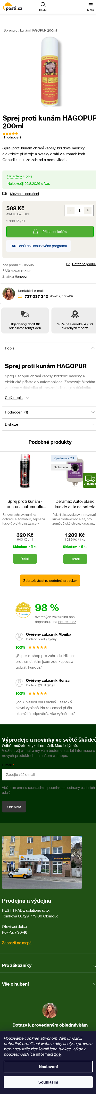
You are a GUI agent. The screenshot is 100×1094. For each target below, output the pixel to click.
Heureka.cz (67, 622)
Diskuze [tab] (11, 424)
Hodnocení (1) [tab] (16, 412)
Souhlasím (48, 1082)
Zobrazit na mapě (17, 942)
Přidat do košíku (54, 232)
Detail (24, 559)
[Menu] (90, 7)
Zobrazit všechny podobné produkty (50, 581)
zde (57, 1054)
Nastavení (48, 1066)
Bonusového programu (49, 246)
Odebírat (14, 807)
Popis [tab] (9, 348)
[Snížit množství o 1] (71, 210)
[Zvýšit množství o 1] (88, 210)
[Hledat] (43, 7)
